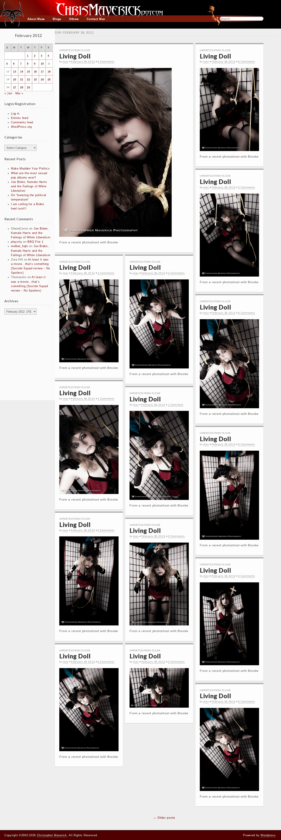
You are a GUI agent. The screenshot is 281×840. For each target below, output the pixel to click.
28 (21, 87)
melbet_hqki (19, 246)
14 (21, 71)
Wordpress (268, 835)
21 (21, 79)
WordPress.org (21, 126)
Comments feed (22, 122)
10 (42, 63)
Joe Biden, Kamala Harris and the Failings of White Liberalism (29, 186)
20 (14, 79)
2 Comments (246, 187)
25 (49, 79)
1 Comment (175, 404)
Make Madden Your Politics (30, 168)
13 (14, 71)
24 (42, 79)
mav (65, 61)
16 (35, 71)
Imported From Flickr (74, 50)
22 (28, 79)
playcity (16, 241)
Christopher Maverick (52, 835)
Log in (15, 113)
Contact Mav (96, 19)
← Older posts (164, 817)
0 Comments (106, 61)
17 (42, 71)
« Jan (8, 93)
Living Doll (75, 56)
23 (35, 79)
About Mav (35, 19)
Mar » (19, 93)
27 (14, 87)
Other (73, 19)
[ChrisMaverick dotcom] (140, 7)
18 (49, 71)
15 (28, 71)
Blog (56, 19)
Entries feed (19, 118)
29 (28, 87)
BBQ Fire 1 (35, 241)
